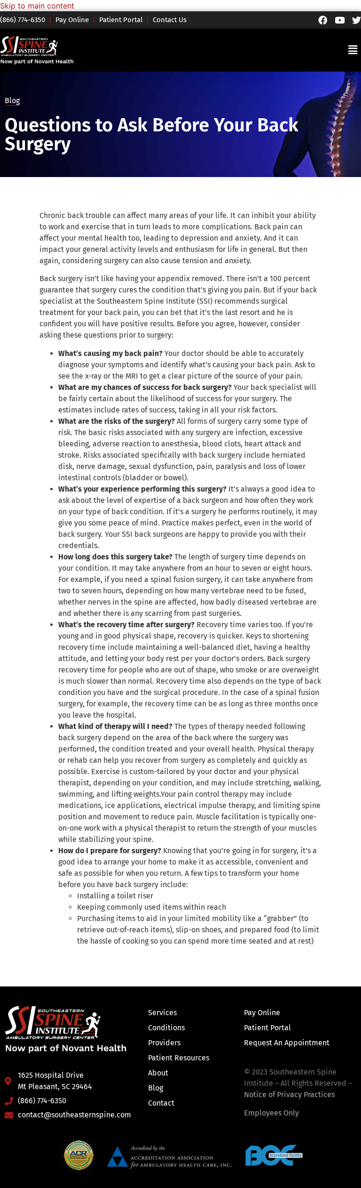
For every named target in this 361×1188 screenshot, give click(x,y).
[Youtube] (339, 20)
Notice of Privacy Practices (289, 1094)
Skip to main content (37, 5)
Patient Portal (120, 20)
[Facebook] (322, 20)
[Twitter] (356, 20)
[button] (353, 50)
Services (162, 1012)
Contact (161, 1103)
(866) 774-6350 (27, 20)
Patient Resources (178, 1057)
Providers (164, 1042)
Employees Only (271, 1112)
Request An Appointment (287, 1042)
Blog (12, 100)
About (158, 1072)
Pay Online (72, 20)
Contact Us (170, 20)
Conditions (166, 1027)
